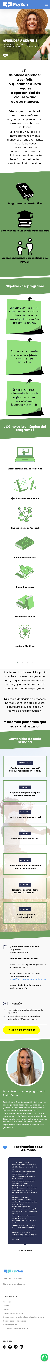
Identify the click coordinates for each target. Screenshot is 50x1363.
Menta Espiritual (10, 1324)
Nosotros (7, 1302)
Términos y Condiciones (14, 1284)
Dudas (6, 1309)
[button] (46, 4)
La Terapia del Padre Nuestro (16, 1328)
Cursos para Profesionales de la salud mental (23, 1317)
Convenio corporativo (13, 1313)
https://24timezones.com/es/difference (28, 979)
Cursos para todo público (14, 1321)
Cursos (6, 1305)
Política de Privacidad (12, 1278)
